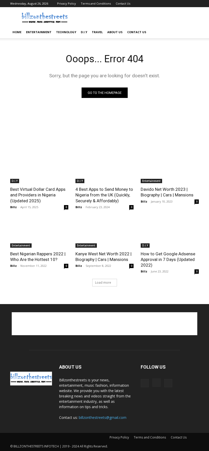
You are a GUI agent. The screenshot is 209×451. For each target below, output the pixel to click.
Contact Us (123, 3)
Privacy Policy (66, 3)
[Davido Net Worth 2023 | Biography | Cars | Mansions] (170, 168)
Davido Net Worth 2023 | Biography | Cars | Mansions (167, 192)
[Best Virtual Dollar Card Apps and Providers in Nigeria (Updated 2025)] (39, 168)
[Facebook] (178, 3)
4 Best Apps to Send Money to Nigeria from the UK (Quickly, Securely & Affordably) (104, 195)
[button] (193, 32)
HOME (16, 32)
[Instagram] (186, 3)
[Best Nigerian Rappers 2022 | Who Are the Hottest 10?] (39, 233)
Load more (103, 282)
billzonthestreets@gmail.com (102, 417)
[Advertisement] (139, 18)
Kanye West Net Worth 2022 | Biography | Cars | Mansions (103, 256)
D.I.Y (84, 32)
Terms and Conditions (96, 3)
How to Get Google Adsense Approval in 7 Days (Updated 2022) (168, 259)
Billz (13, 207)
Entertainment (38, 32)
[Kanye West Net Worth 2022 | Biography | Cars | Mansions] (104, 233)
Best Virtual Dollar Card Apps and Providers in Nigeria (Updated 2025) (38, 195)
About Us (115, 32)
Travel (97, 32)
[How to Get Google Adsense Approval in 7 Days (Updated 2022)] (170, 233)
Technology (66, 32)
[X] (195, 3)
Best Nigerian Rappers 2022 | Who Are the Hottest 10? (38, 256)
